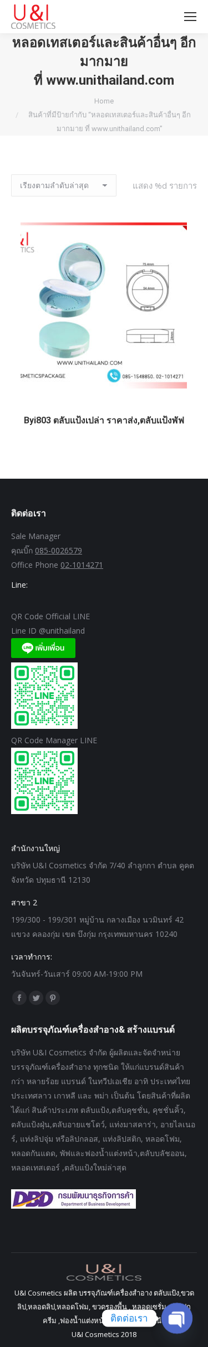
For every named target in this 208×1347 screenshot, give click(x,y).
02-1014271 (81, 564)
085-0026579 (58, 550)
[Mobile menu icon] (190, 16)
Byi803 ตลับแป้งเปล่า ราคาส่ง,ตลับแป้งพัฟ (104, 420)
